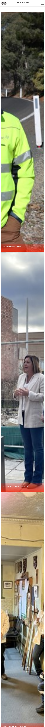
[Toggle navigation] (42, 3)
